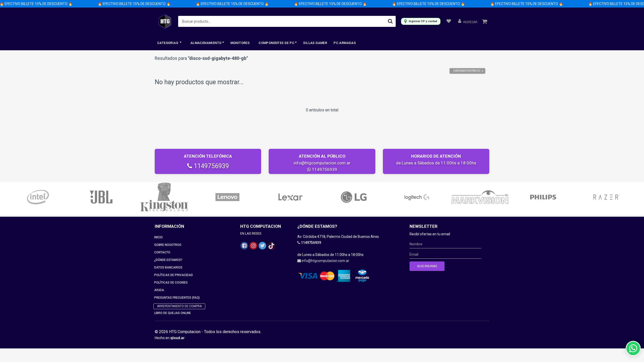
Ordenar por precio (466, 70)
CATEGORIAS (168, 43)
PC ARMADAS (345, 43)
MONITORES (240, 43)
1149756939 (210, 166)
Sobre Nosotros (167, 245)
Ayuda (159, 290)
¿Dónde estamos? (168, 260)
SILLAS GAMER (315, 43)
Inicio (158, 237)
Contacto (162, 252)
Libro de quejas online (172, 313)
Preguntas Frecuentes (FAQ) (177, 297)
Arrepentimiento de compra (179, 306)
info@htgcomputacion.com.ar (322, 162)
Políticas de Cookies (171, 282)
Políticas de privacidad (173, 275)
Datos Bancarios (168, 267)
